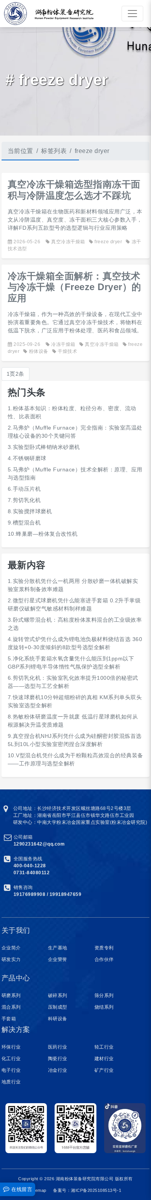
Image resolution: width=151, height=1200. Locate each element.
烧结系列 (104, 1007)
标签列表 (54, 151)
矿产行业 (104, 1070)
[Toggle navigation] (132, 13)
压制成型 (57, 1007)
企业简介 (11, 948)
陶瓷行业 (57, 1058)
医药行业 (57, 1047)
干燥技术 (67, 351)
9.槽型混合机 (24, 522)
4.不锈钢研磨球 (27, 458)
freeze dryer (108, 241)
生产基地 (57, 948)
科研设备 (57, 1018)
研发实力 (11, 959)
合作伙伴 (104, 959)
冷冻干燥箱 (63, 344)
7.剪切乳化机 (24, 500)
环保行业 (11, 1047)
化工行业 (11, 1058)
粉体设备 (38, 351)
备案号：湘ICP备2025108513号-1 (87, 1190)
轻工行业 (104, 1047)
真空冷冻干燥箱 (68, 241)
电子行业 (11, 1070)
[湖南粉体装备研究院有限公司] (13, 13)
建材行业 (104, 1058)
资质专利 (104, 948)
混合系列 (11, 1007)
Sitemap (38, 1190)
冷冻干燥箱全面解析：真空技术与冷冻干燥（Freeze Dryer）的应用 (74, 287)
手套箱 (9, 1018)
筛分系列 (104, 995)
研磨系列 (11, 995)
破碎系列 (57, 995)
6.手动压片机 (24, 489)
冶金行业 (57, 1070)
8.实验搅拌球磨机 (30, 511)
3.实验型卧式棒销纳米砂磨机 (44, 447)
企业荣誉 (57, 959)
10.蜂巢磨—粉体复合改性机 (43, 534)
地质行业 (11, 1082)
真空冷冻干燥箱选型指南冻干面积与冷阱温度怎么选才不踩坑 (74, 190)
